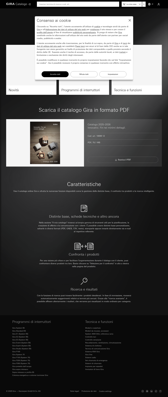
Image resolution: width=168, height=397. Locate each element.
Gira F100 (16, 352)
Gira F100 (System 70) (21, 357)
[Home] (16, 4)
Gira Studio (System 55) (21, 349)
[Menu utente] (159, 4)
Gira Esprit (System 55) (21, 346)
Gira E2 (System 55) (20, 337)
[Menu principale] (29, 4)
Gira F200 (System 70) (21, 360)
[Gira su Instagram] (142, 391)
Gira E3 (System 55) (20, 340)
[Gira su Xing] (155, 391)
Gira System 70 (18, 355)
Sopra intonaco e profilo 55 (23, 372)
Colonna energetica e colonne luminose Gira (30, 375)
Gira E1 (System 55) (20, 334)
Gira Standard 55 (19, 331)
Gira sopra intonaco (20, 369)
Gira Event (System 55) (21, 343)
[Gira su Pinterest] (160, 391)
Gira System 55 (18, 328)
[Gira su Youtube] (147, 391)
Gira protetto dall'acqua (21, 366)
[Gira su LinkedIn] (151, 391)
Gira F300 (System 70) (21, 363)
